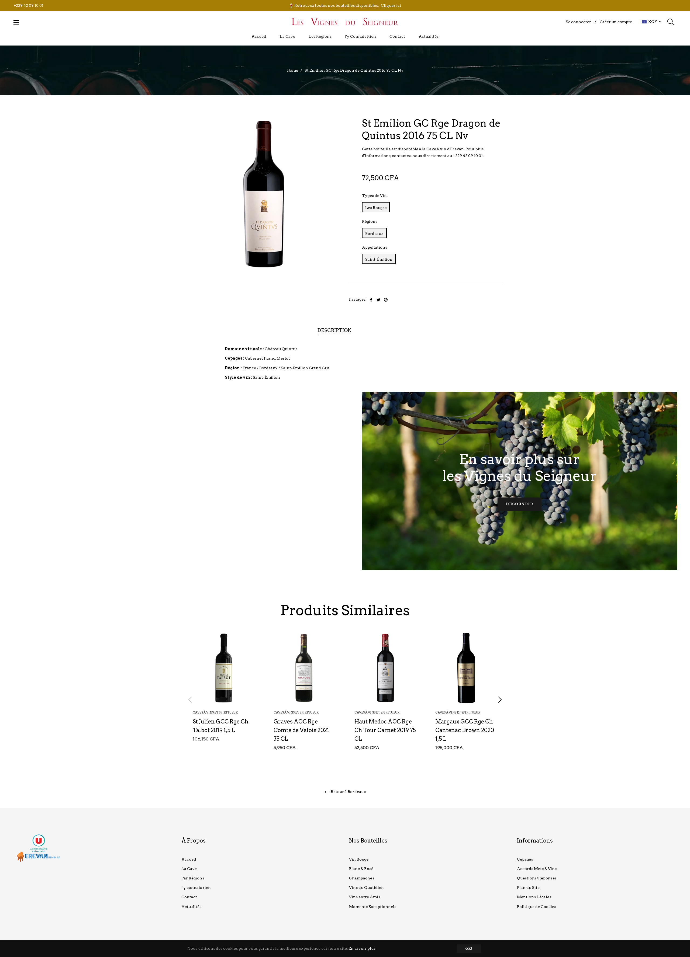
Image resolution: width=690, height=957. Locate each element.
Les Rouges (376, 208)
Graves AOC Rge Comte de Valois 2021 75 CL (301, 730)
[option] (223, 695)
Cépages (525, 859)
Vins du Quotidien (366, 887)
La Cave (189, 868)
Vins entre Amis (364, 897)
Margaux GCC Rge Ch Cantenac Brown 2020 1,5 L (464, 730)
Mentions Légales (534, 897)
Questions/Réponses (537, 878)
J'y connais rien (196, 887)
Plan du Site (528, 887)
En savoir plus (362, 948)
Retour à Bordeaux (348, 791)
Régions (369, 221)
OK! (469, 948)
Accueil (188, 859)
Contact (189, 897)
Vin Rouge (358, 859)
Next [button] (500, 699)
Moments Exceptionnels (372, 906)
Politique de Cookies (536, 906)
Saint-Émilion (378, 259)
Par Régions (192, 878)
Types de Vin (374, 195)
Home (292, 70)
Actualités (191, 906)
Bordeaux (374, 233)
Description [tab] (334, 330)
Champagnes (361, 878)
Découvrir (519, 504)
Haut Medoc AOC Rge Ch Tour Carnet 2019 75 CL (385, 730)
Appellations (374, 247)
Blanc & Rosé (361, 868)
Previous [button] (190, 699)
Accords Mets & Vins (537, 868)
